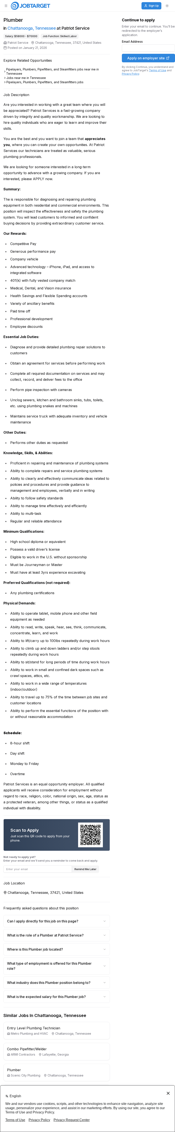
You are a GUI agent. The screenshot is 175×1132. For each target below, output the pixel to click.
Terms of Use (157, 70)
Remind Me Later (85, 869)
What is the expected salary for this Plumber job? (46, 997)
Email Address (132, 41)
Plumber (14, 1070)
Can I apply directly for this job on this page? (42, 921)
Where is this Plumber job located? (35, 949)
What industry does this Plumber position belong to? (48, 982)
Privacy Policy (130, 73)
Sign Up (154, 5)
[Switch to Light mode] (167, 5)
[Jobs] (30, 5)
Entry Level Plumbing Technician (33, 1028)
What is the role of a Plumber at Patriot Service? (45, 935)
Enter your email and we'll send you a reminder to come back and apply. (50, 858)
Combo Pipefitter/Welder (27, 1049)
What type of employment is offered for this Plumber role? (49, 966)
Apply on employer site (146, 58)
